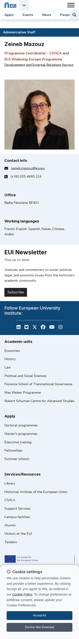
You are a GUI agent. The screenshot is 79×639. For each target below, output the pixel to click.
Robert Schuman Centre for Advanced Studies (39, 401)
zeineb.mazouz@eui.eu (28, 168)
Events (28, 15)
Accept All (39, 615)
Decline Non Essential (39, 627)
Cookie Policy (22, 594)
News (46, 15)
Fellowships (13, 450)
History (10, 359)
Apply (9, 15)
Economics (12, 351)
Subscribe (16, 292)
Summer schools (16, 459)
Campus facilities (17, 517)
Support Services (17, 508)
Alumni (9, 525)
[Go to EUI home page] (10, 5)
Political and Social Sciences (25, 376)
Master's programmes (20, 434)
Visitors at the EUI (18, 533)
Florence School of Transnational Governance (38, 384)
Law (7, 367)
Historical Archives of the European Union (35, 492)
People (65, 15)
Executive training (18, 442)
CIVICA (9, 500)
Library (9, 483)
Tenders (10, 542)
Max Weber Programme (22, 392)
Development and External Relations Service (38, 65)
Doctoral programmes (21, 425)
